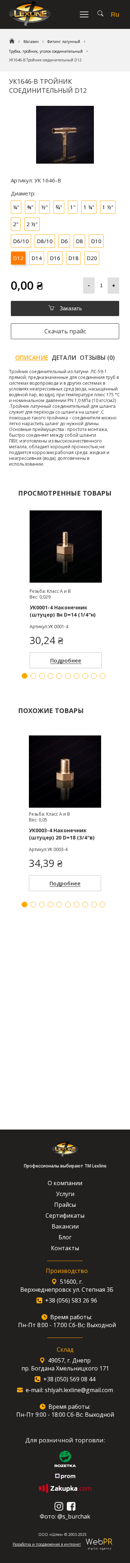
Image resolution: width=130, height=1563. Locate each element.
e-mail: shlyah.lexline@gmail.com (69, 1390)
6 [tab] (68, 904)
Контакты (65, 1248)
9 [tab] (94, 904)
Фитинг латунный (63, 41)
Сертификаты (65, 1215)
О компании (65, 1183)
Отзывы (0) (97, 358)
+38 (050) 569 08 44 (69, 1379)
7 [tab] (76, 904)
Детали (64, 358)
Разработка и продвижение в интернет (47, 1544)
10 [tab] (102, 904)
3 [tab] (42, 904)
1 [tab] (24, 904)
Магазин (31, 41)
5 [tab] (59, 904)
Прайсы (65, 1205)
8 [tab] (85, 904)
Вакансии (65, 1226)
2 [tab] (33, 904)
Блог (65, 1237)
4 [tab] (50, 904)
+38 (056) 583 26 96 (71, 1300)
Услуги (65, 1194)
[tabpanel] (65, 811)
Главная (12, 41)
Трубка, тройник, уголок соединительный (46, 51)
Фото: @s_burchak (65, 1516)
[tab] (31, 358)
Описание (31, 358)
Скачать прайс (65, 331)
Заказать (70, 308)
